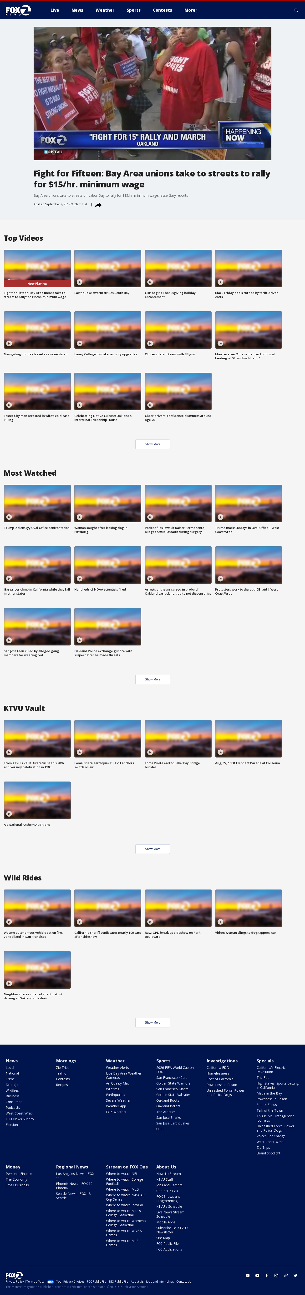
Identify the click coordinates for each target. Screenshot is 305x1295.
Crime (10, 1079)
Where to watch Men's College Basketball (123, 1212)
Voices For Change (271, 1136)
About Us (166, 1167)
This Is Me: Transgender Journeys (275, 1118)
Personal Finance (19, 1173)
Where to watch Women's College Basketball (126, 1222)
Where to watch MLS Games (122, 1242)
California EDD (218, 1067)
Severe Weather (118, 1100)
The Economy (16, 1179)
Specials (265, 1061)
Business (13, 1096)
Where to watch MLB (122, 1189)
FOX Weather (116, 1111)
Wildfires (12, 1090)
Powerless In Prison (222, 1084)
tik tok (286, 1275)
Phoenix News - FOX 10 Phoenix (74, 1185)
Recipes (62, 1084)
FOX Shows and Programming (168, 1198)
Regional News (72, 1167)
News (12, 1061)
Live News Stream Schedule (170, 1214)
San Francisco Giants (172, 1089)
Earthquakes (115, 1094)
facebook (267, 1275)
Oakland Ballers (168, 1106)
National (12, 1073)
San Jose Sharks (168, 1117)
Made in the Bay (269, 1093)
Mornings (66, 1061)
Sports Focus (267, 1104)
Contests (63, 1079)
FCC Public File (167, 1243)
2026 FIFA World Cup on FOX (175, 1069)
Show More (152, 444)
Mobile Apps (165, 1222)
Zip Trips (62, 1067)
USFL (160, 1129)
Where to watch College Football (124, 1181)
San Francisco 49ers (171, 1077)
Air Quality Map (118, 1083)
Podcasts (13, 1107)
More (189, 10)
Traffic (61, 1073)
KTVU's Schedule (169, 1206)
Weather (115, 1061)
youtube (257, 1275)
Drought (12, 1084)
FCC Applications (169, 1249)
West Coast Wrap (19, 1113)
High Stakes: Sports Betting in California (278, 1085)
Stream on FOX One (127, 1167)
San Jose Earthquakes (173, 1123)
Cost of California (220, 1079)
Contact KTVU (167, 1190)
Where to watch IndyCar (124, 1205)
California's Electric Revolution (271, 1069)
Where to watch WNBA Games (124, 1232)
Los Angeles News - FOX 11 (75, 1175)
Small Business (17, 1185)
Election (12, 1124)
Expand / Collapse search (296, 10)
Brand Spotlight (268, 1153)
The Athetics (166, 1111)
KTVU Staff (164, 1179)
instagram (276, 1275)
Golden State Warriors (173, 1083)
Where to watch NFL (122, 1173)
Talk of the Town (270, 1110)
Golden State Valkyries (173, 1094)
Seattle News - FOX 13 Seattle (73, 1195)
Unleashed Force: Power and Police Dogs (225, 1092)
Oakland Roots (167, 1100)
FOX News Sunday (20, 1119)
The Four (264, 1077)
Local (10, 1067)
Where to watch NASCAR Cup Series (125, 1197)
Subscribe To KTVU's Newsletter (172, 1230)
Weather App (116, 1106)
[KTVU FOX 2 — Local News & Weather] (21, 10)
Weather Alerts (117, 1067)
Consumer (14, 1102)
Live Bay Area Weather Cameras (123, 1075)
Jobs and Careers (169, 1185)
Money (13, 1167)
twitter (295, 1275)
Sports (163, 1061)
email (248, 1275)
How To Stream (168, 1173)
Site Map (163, 1238)
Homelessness (218, 1073)
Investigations (222, 1061)
